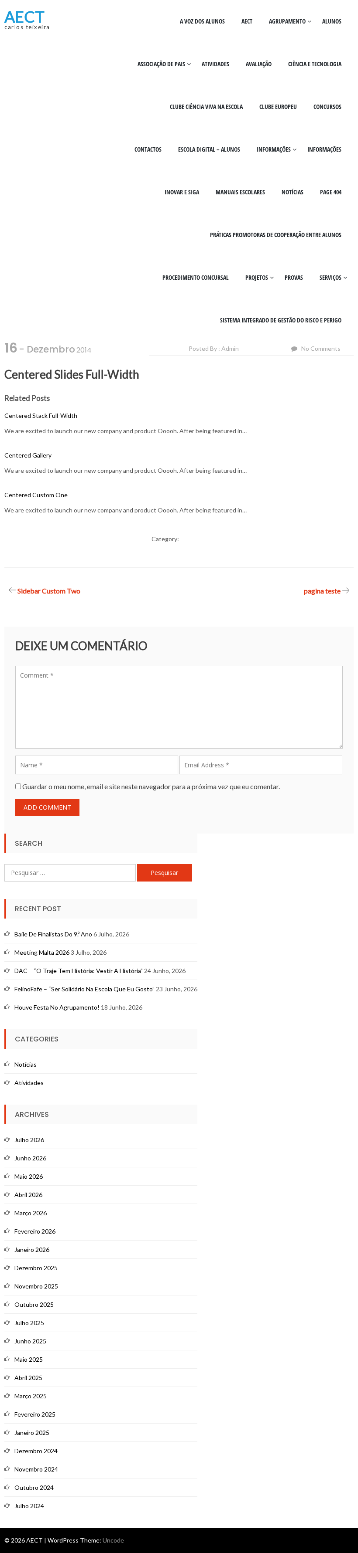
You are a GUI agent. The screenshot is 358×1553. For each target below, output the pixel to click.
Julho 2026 (29, 1139)
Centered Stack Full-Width (40, 415)
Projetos (256, 277)
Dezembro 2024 (36, 1451)
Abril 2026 (28, 1194)
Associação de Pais (161, 64)
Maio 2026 (28, 1176)
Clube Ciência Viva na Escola (206, 106)
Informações (274, 149)
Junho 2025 (30, 1341)
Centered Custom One (36, 494)
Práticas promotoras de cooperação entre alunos (275, 235)
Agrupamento (287, 21)
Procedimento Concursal (195, 277)
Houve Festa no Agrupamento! (57, 1007)
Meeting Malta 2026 (41, 952)
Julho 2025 (29, 1322)
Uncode (113, 1540)
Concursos (327, 106)
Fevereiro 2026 (34, 1231)
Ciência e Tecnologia (314, 64)
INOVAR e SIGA (182, 192)
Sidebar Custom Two (48, 591)
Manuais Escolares (240, 192)
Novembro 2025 (36, 1286)
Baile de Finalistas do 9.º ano (53, 934)
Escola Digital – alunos (209, 149)
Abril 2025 (28, 1377)
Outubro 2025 (34, 1304)
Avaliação (259, 64)
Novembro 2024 (36, 1469)
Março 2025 (30, 1396)
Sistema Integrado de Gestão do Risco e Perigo (280, 320)
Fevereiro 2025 (34, 1414)
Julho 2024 (29, 1505)
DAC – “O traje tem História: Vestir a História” (78, 970)
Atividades (215, 64)
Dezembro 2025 (36, 1268)
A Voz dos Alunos (202, 21)
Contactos (148, 149)
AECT (24, 16)
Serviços (330, 277)
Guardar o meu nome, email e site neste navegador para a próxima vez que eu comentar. (151, 786)
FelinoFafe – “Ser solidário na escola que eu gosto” (84, 989)
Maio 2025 (28, 1359)
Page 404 (330, 192)
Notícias (292, 192)
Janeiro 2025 (31, 1432)
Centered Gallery (28, 455)
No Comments (321, 348)
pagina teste (322, 591)
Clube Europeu (278, 106)
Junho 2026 (30, 1158)
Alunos (331, 21)
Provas (294, 277)
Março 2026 (30, 1213)
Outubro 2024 (34, 1487)
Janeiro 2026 (31, 1249)
